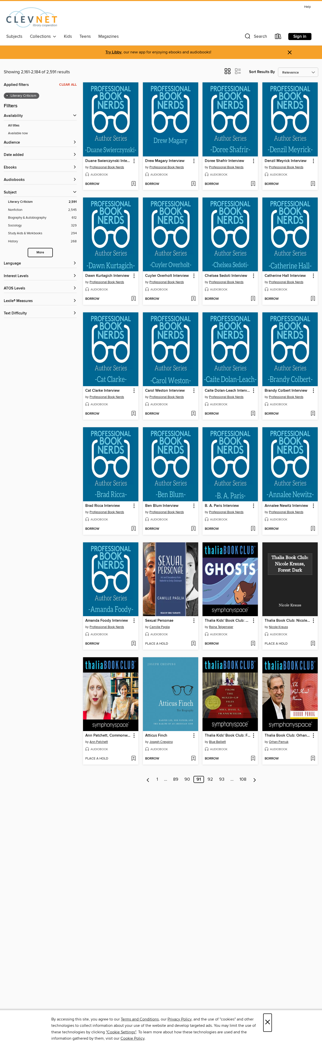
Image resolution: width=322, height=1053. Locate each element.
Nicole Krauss (278, 627)
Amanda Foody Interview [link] (106, 620)
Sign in (299, 36)
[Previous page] (148, 779)
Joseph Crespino (161, 742)
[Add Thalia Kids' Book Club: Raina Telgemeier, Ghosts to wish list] (253, 644)
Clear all (68, 84)
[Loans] (278, 37)
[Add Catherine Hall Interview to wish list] (313, 299)
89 (175, 779)
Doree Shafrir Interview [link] (224, 161)
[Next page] (255, 779)
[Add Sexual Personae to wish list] (193, 644)
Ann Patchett (99, 742)
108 (242, 779)
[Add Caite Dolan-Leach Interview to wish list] (253, 414)
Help (307, 7)
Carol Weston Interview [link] (165, 390)
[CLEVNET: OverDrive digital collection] (32, 17)
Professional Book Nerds (107, 167)
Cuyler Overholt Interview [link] (167, 276)
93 (221, 779)
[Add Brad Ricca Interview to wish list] (133, 529)
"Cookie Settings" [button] (121, 1032)
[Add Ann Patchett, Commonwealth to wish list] (133, 758)
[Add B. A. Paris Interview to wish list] (253, 529)
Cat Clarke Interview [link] (102, 390)
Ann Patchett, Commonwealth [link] (108, 735)
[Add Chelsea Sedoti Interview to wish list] (253, 299)
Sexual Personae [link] (159, 620)
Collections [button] (41, 36)
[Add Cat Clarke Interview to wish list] (133, 414)
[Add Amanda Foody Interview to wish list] (133, 644)
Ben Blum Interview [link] (161, 506)
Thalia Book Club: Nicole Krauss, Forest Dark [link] (288, 620)
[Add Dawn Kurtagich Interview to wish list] (133, 299)
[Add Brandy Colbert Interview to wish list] (313, 414)
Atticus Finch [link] (156, 735)
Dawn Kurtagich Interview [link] (107, 276)
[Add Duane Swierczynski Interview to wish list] (133, 184)
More (40, 252)
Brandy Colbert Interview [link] (286, 390)
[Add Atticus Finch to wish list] (193, 758)
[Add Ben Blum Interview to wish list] (193, 529)
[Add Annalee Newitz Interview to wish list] (313, 529)
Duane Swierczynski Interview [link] (108, 161)
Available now (18, 133)
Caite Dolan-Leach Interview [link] (228, 390)
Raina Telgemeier (221, 627)
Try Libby (113, 52)
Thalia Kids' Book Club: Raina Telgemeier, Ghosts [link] (228, 620)
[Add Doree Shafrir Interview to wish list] (253, 184)
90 (187, 779)
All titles (13, 125)
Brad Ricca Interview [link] (102, 506)
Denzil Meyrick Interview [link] (285, 161)
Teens (85, 36)
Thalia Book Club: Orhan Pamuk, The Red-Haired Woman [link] (288, 735)
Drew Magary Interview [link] (164, 161)
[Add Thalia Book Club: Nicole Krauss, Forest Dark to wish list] (313, 644)
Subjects (14, 36)
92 (210, 779)
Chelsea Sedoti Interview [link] (226, 276)
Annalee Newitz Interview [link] (286, 506)
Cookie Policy (132, 1038)
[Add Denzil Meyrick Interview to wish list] (313, 184)
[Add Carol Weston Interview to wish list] (193, 414)
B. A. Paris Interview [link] (222, 506)
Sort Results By (262, 72)
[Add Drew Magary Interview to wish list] (193, 184)
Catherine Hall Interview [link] (285, 276)
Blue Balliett (217, 742)
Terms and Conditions (140, 1019)
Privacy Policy (179, 1019)
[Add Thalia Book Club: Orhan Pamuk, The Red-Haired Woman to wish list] (313, 758)
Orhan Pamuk (279, 742)
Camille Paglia (159, 627)
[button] (255, 37)
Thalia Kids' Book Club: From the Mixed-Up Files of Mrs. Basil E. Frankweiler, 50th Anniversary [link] (228, 735)
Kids (68, 36)
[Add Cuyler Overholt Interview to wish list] (193, 299)
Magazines (108, 36)
